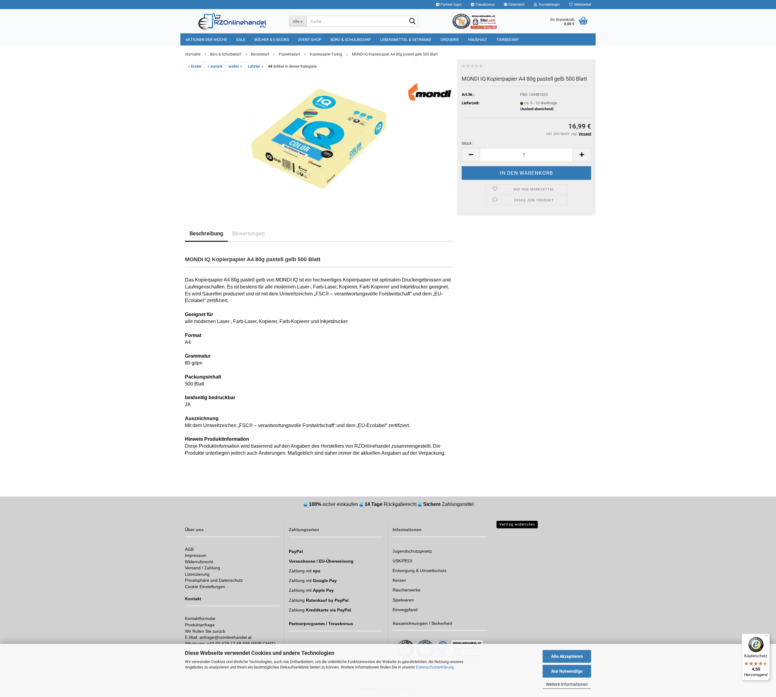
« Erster (195, 66)
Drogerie (449, 39)
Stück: (467, 143)
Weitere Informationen (567, 684)
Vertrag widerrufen (517, 524)
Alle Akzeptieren (567, 656)
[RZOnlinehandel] (232, 21)
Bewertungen (248, 233)
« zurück (214, 66)
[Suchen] (412, 21)
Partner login (451, 4)
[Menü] (766, 637)
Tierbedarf (507, 39)
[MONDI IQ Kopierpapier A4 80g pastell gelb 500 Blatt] (319, 139)
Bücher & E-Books (271, 39)
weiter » (235, 66)
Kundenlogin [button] (548, 4)
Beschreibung (206, 233)
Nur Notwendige (567, 671)
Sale (240, 39)
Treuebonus (484, 4)
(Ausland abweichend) (537, 109)
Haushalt (477, 39)
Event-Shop (309, 39)
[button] (514, 4)
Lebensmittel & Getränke (405, 39)
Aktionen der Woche (206, 39)
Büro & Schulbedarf (350, 39)
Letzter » (255, 66)
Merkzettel (582, 4)
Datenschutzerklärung (435, 667)
